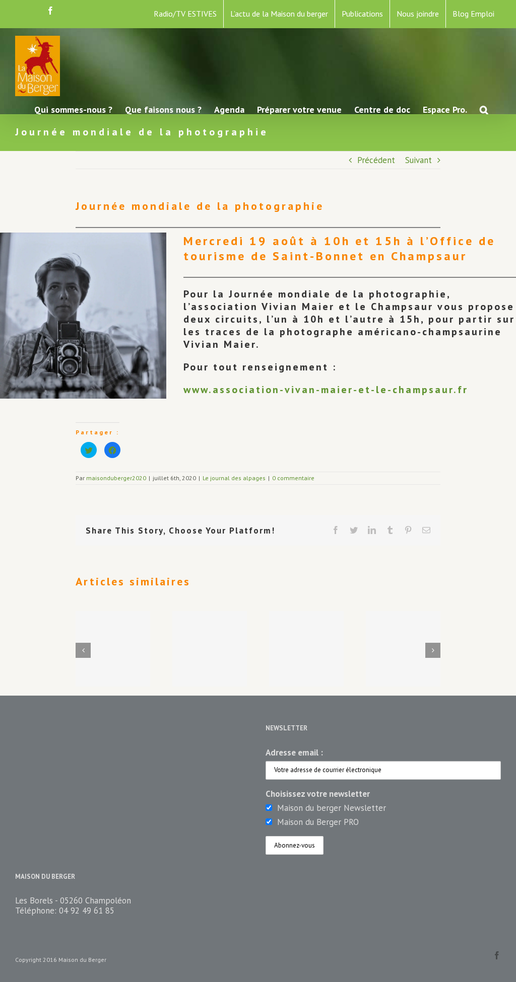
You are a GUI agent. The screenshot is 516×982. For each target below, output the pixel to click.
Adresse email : (294, 752)
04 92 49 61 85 (86, 910)
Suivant (418, 160)
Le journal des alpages (234, 478)
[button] (484, 109)
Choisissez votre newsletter (318, 793)
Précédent (376, 160)
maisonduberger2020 (116, 478)
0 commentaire (293, 478)
